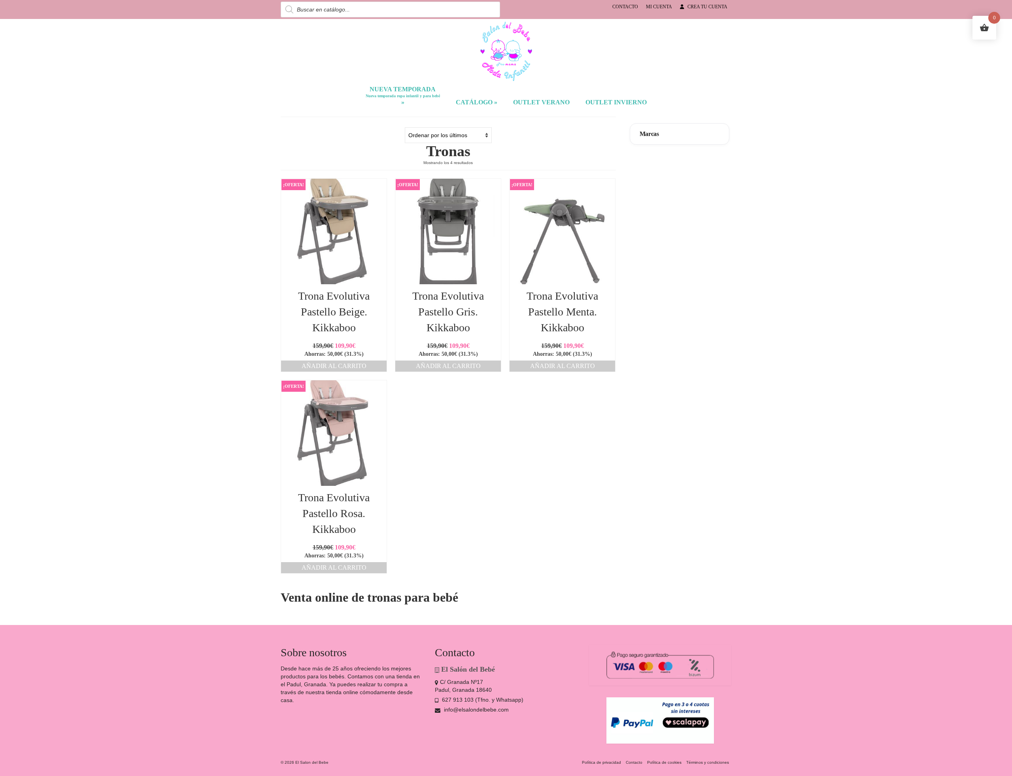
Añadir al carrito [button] (334, 366)
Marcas (649, 133)
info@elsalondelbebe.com (475, 709)
